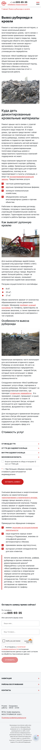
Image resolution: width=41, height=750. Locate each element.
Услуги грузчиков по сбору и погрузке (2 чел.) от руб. (20, 463)
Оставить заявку (12, 482)
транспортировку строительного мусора (19, 498)
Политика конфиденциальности (14, 718)
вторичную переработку (21, 393)
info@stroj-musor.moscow (17, 4)
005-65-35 (18, 2)
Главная (5, 9)
